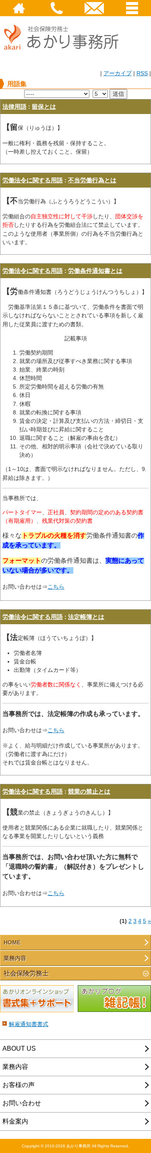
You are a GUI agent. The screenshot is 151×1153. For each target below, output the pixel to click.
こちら (56, 586)
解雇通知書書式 (28, 1024)
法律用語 (14, 106)
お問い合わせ (21, 1103)
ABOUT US (19, 1048)
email (95, 8)
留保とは (44, 106)
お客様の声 (18, 1084)
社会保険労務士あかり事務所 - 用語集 (64, 41)
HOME (19, 8)
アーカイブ (117, 73)
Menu (132, 8)
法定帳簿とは (86, 616)
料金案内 (15, 1121)
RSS (142, 73)
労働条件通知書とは (95, 270)
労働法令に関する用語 (32, 180)
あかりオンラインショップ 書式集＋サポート (37, 999)
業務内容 (15, 958)
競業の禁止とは (89, 791)
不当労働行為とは (92, 180)
